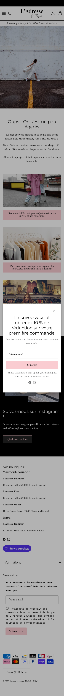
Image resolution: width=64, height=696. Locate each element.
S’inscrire (32, 365)
